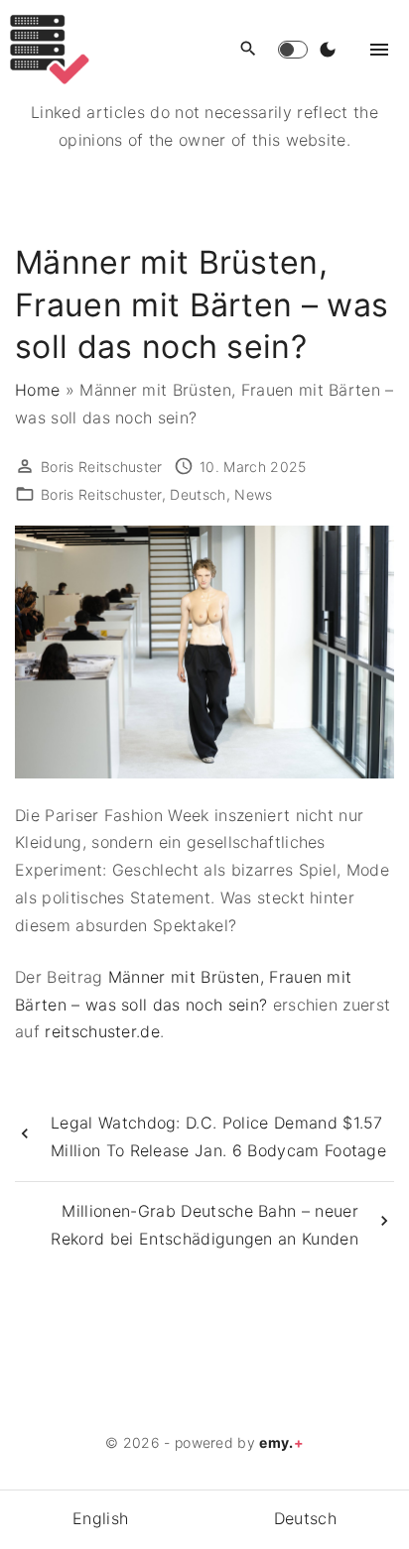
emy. (281, 1442)
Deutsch (197, 494)
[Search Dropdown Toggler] (248, 49)
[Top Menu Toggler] (379, 49)
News (253, 494)
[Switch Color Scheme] (327, 49)
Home (37, 390)
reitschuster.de (102, 1031)
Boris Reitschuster (101, 494)
